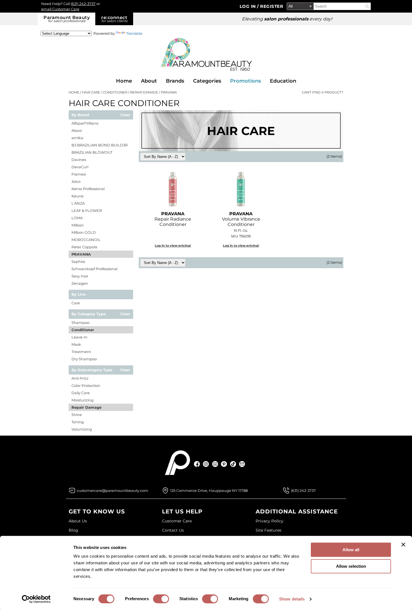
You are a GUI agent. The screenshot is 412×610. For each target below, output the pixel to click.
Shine (76, 414)
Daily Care (80, 393)
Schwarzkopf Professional (94, 269)
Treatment (81, 351)
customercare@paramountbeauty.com (112, 490)
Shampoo (80, 322)
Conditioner (82, 330)
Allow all (350, 549)
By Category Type (88, 314)
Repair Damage (86, 407)
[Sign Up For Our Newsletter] (242, 464)
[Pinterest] (224, 464)
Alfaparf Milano (84, 123)
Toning (77, 422)
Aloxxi (76, 130)
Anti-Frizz (80, 378)
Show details (292, 599)
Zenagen (79, 283)
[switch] (161, 598)
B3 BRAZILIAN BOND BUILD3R (99, 145)
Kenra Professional (88, 188)
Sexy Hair (79, 276)
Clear (125, 115)
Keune (77, 196)
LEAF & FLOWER (86, 210)
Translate (134, 33)
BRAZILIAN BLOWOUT (91, 152)
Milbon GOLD (83, 232)
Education (283, 81)
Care (75, 303)
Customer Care (177, 520)
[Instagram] (206, 464)
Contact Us (173, 530)
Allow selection (351, 566)
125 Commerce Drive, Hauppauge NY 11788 (209, 490)
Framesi (78, 174)
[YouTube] (215, 464)
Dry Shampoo (84, 359)
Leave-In (79, 337)
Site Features (268, 530)
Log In (248, 6)
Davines (78, 159)
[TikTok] (233, 464)
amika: (77, 137)
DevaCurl (79, 167)
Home (124, 81)
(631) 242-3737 (83, 3)
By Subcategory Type (91, 370)
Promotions (245, 81)
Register (271, 6)
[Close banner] (403, 544)
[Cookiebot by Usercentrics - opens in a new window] (36, 599)
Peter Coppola (84, 247)
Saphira (78, 261)
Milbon (77, 225)
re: (114, 19)
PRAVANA (81, 254)
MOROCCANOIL (86, 239)
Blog (73, 530)
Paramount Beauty (66, 19)
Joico (75, 181)
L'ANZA (78, 203)
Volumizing (81, 429)
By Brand (80, 115)
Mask (76, 344)
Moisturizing (82, 400)
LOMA (77, 218)
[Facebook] (197, 464)
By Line (78, 294)
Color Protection (85, 385)
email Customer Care (60, 9)
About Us (78, 520)
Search (367, 6)
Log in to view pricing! (173, 245)
